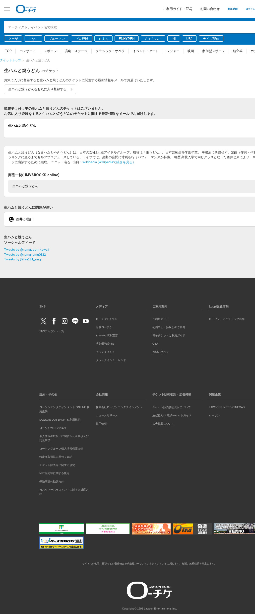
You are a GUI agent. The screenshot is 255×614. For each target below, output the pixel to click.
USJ (189, 39)
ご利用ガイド (160, 317)
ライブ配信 (211, 39)
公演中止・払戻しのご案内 (168, 326)
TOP (8, 51)
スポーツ (50, 51)
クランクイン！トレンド (111, 359)
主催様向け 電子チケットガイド (171, 414)
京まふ (103, 39)
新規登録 (233, 8)
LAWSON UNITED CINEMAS (227, 406)
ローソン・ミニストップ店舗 (227, 317)
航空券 (238, 51)
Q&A (155, 342)
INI (174, 39)
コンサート (28, 51)
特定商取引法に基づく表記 (55, 455)
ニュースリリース (107, 414)
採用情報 (101, 422)
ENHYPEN (126, 39)
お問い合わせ (210, 9)
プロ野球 (81, 39)
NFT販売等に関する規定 (54, 472)
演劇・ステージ (76, 51)
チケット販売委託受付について (171, 406)
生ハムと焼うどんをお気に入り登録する (37, 89)
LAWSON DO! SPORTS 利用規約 (59, 418)
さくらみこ (153, 39)
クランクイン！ (105, 350)
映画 (191, 51)
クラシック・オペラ (110, 51)
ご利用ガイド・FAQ (177, 9)
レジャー (173, 51)
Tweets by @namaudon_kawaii (26, 248)
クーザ (13, 39)
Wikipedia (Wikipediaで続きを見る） (109, 161)
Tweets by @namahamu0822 (25, 253)
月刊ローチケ (104, 326)
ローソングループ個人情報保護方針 (61, 447)
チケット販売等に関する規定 (57, 463)
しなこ (33, 39)
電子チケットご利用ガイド (168, 334)
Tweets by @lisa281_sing (22, 258)
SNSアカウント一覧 (51, 330)
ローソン (214, 414)
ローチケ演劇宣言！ (108, 334)
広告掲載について (163, 422)
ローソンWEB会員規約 (53, 426)
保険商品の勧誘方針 (51, 480)
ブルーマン (57, 39)
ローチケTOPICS (106, 317)
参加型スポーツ (213, 51)
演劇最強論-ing (105, 342)
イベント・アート (146, 51)
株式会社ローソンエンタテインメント (119, 406)
